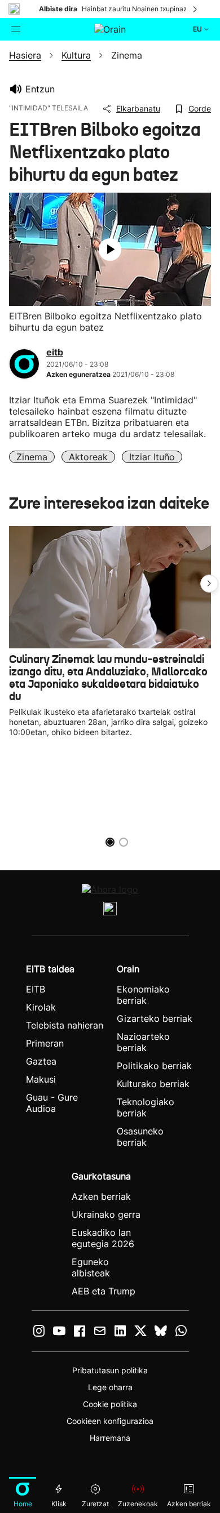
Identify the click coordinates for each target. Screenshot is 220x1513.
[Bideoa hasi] (110, 249)
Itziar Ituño (152, 456)
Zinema (31, 456)
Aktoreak (88, 456)
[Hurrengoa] (195, 9)
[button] (209, 584)
